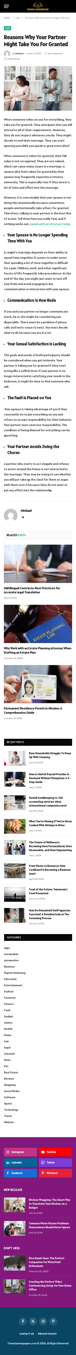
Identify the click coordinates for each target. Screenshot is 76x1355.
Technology (11, 1109)
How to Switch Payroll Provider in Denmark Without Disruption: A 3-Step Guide (49, 778)
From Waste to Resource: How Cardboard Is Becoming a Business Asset (50, 869)
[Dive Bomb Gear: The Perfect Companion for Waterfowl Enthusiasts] (14, 1263)
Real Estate (11, 1072)
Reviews (9, 1078)
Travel (8, 1116)
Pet (6, 1066)
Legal (7, 1047)
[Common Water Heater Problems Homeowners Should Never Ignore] (14, 1228)
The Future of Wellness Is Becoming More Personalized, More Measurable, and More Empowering (50, 846)
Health (8, 1029)
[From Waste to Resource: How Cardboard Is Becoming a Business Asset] (15, 870)
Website (9, 1122)
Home (7, 1035)
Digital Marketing (15, 973)
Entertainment (13, 985)
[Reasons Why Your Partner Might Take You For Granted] (38, 88)
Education (10, 979)
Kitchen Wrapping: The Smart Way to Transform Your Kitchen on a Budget (49, 1203)
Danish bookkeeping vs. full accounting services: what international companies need (47, 801)
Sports (8, 1103)
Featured (9, 997)
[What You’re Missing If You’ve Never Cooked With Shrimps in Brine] (15, 826)
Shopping (10, 1085)
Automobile (11, 954)
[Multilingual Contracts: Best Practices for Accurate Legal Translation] (38, 564)
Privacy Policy (47, 1333)
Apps (7, 948)
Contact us (26, 1333)
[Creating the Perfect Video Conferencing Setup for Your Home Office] (14, 1286)
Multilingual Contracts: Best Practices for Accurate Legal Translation (32, 590)
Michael (19, 53)
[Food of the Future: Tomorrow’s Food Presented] (15, 894)
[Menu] (6, 6)
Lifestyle (9, 1053)
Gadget (8, 1016)
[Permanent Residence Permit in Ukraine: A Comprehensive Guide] (38, 684)
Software (9, 1097)
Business (9, 966)
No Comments (55, 53)
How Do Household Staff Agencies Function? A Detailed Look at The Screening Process (49, 914)
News (7, 1060)
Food (7, 1010)
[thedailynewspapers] (38, 6)
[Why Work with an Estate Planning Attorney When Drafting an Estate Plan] (38, 624)
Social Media (11, 1091)
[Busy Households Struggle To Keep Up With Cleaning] (15, 758)
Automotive (11, 960)
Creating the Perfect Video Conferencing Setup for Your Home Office (50, 1285)
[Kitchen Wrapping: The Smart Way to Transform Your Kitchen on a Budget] (14, 1204)
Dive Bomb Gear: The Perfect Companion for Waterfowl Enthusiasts (46, 1262)
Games (8, 1022)
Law (7, 28)
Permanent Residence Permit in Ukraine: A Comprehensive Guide (33, 710)
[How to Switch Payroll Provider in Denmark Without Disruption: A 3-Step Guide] (15, 779)
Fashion (8, 991)
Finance (9, 1004)
